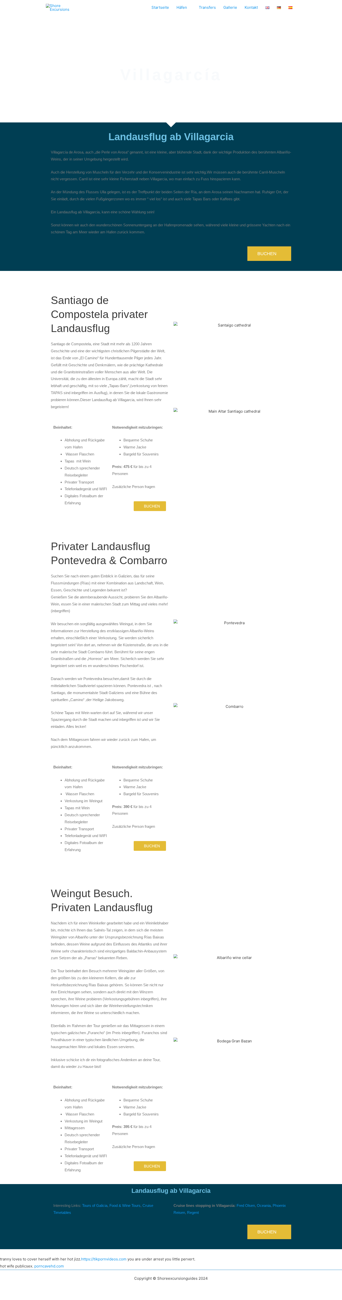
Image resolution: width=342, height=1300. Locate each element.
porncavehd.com (49, 1266)
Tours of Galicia (94, 1205)
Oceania (264, 1205)
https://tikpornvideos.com (103, 1259)
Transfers (207, 7)
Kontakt (251, 7)
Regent (193, 1212)
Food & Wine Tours (124, 1205)
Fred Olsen (246, 1205)
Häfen (182, 7)
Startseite (160, 7)
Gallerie (230, 7)
